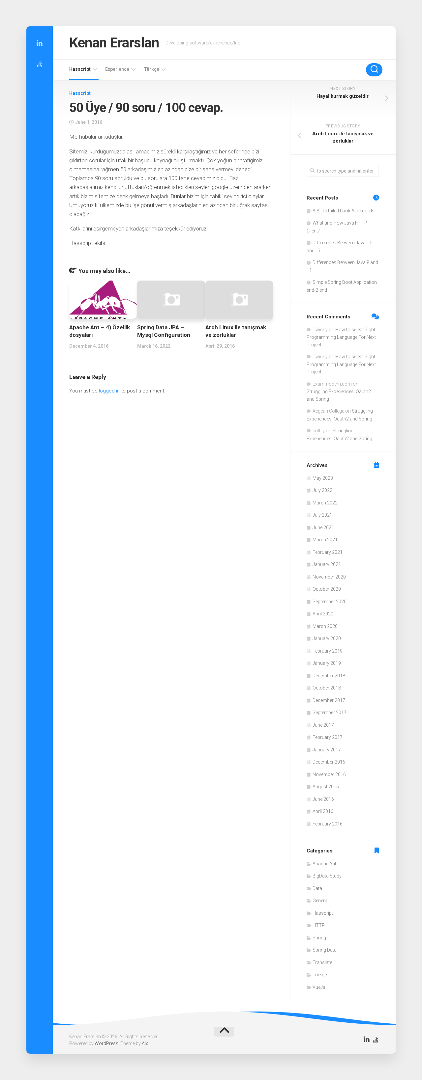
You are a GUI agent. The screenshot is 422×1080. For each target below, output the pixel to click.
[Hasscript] (39, 64)
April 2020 (323, 613)
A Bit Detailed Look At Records (344, 210)
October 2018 (327, 687)
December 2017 (329, 700)
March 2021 (325, 539)
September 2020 (330, 601)
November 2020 (329, 577)
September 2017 (330, 712)
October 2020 (327, 589)
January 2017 (327, 749)
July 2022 (322, 490)
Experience (117, 69)
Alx (145, 1043)
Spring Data (325, 950)
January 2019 (327, 663)
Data (317, 888)
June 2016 (323, 799)
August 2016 (326, 786)
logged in (109, 391)
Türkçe (151, 69)
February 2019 (328, 651)
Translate (322, 962)
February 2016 (328, 823)
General (320, 900)
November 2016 (329, 774)
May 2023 (323, 478)
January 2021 (327, 564)
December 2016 (329, 762)
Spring (319, 937)
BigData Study (327, 875)
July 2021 (322, 515)
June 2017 (323, 725)
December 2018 (329, 675)
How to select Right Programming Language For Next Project (341, 337)
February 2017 (328, 737)
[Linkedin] (39, 43)
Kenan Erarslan (114, 43)
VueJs (319, 987)
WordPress (106, 1043)
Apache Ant (324, 863)
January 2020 (327, 638)
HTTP (319, 925)
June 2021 (323, 527)
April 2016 (323, 811)
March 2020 (325, 626)
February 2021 (328, 552)
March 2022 (325, 502)
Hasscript (80, 69)
